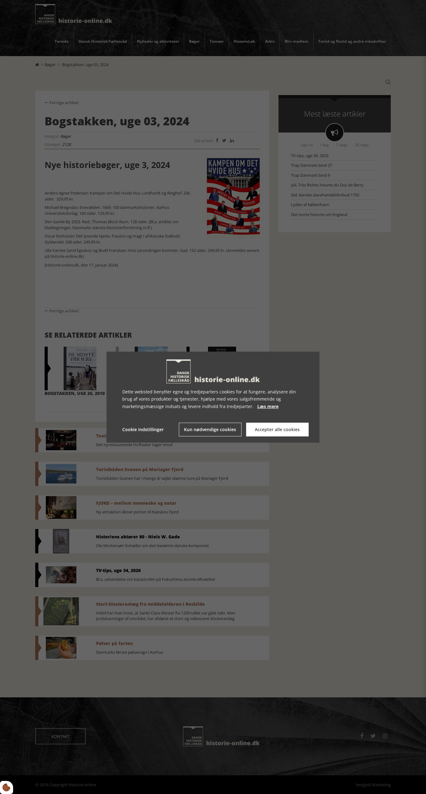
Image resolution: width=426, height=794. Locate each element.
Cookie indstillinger (143, 429)
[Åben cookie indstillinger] (6, 787)
